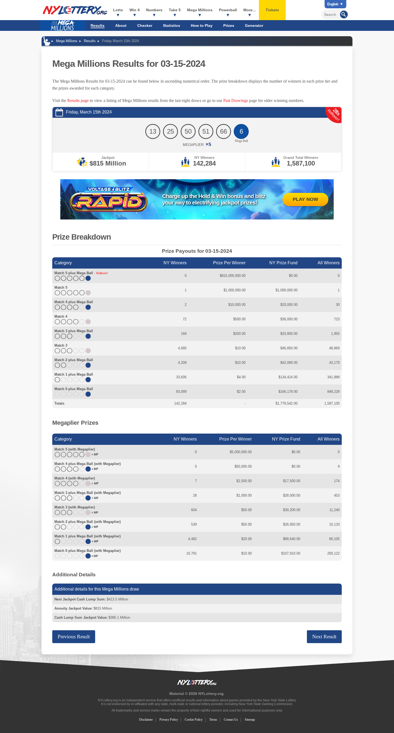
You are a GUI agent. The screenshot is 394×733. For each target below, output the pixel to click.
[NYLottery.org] (75, 10)
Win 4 (134, 10)
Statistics (171, 25)
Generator (254, 25)
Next (324, 636)
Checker (144, 25)
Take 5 (175, 10)
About (121, 25)
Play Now (305, 199)
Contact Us (231, 719)
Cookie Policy (194, 719)
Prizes (228, 25)
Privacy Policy (168, 719)
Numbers (154, 10)
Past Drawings (235, 100)
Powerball (228, 10)
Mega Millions (200, 10)
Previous (74, 636)
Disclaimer (146, 719)
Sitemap (250, 719)
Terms (213, 719)
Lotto (118, 10)
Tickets (272, 10)
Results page (78, 100)
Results (98, 25)
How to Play (202, 25)
